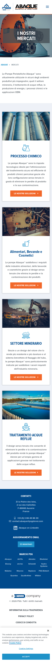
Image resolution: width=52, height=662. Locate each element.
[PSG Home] (7, 7)
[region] (26, 644)
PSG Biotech (44, 570)
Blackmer (44, 559)
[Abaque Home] (28, 7)
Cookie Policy (15, 643)
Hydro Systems (43, 565)
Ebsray (8, 563)
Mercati (15, 65)
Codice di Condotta (26, 622)
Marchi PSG (26, 554)
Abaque (8, 559)
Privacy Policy (26, 616)
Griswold (32, 563)
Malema (8, 570)
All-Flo (20, 559)
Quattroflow (26, 575)
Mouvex (20, 570)
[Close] (48, 630)
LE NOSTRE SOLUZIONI (25, 193)
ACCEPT (26, 656)
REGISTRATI (27, 544)
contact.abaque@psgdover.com (27, 521)
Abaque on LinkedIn (29, 527)
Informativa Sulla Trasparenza (26, 610)
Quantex (14, 575)
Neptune (32, 570)
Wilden (38, 575)
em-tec (20, 563)
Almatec (32, 559)
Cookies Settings (26, 648)
